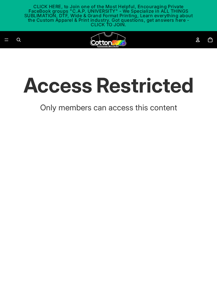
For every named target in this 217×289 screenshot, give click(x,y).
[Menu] (6, 39)
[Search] (18, 40)
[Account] (198, 40)
